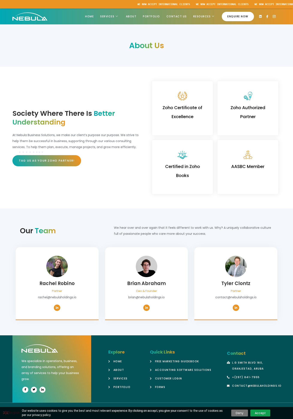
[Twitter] (34, 390)
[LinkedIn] (57, 308)
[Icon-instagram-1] (274, 16)
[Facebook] (25, 390)
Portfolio (151, 16)
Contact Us (176, 16)
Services (107, 16)
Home (89, 16)
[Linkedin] (260, 16)
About (131, 16)
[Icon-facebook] (267, 16)
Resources (202, 16)
